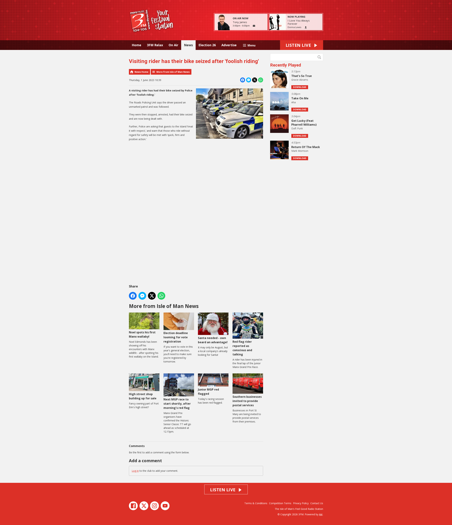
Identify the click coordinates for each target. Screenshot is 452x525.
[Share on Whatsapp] (260, 79)
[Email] (254, 26)
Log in (135, 470)
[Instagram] (154, 505)
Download (299, 87)
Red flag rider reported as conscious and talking (242, 348)
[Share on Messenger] (248, 79)
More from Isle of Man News (173, 71)
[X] (143, 505)
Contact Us (316, 503)
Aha (293, 102)
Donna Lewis (294, 27)
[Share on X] (254, 79)
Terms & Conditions (255, 503)
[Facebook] (133, 505)
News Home (141, 71)
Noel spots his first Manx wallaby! (142, 334)
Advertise (229, 45)
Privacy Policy (301, 503)
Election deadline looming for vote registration (175, 337)
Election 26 (207, 45)
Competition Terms (280, 503)
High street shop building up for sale (142, 396)
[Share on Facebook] (242, 79)
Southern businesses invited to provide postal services (247, 401)
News (188, 45)
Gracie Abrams (299, 79)
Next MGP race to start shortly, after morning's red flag (177, 403)
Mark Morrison (299, 150)
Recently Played (285, 65)
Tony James (240, 22)
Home (136, 45)
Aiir (321, 514)
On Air (173, 45)
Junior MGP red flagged (208, 392)
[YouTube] (165, 505)
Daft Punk (297, 128)
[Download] (306, 27)
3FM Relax (155, 45)
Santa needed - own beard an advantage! (213, 340)
